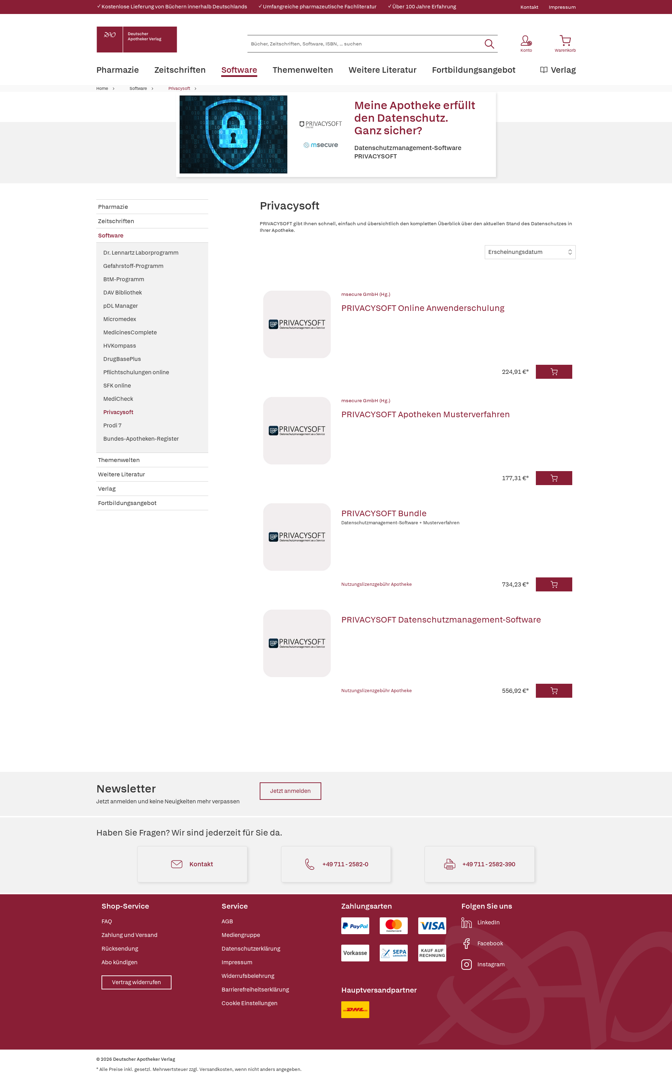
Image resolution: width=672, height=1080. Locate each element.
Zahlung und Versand (130, 935)
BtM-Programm (123, 279)
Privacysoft (179, 88)
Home (102, 88)
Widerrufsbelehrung (248, 976)
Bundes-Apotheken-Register (141, 438)
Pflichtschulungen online (136, 372)
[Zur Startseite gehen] (136, 39)
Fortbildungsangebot (127, 503)
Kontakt (529, 7)
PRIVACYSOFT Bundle (384, 513)
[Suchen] (489, 43)
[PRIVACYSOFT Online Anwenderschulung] (297, 335)
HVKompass (119, 345)
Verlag (106, 488)
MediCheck (118, 399)
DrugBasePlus (122, 359)
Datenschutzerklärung (251, 948)
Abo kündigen (120, 962)
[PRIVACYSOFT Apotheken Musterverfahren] (297, 441)
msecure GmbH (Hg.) (365, 294)
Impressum (562, 7)
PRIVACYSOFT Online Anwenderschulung (422, 308)
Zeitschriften (116, 221)
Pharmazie (113, 207)
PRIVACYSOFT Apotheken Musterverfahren (425, 414)
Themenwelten (119, 460)
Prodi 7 (112, 425)
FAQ (107, 921)
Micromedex (119, 319)
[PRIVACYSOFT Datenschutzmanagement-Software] (297, 654)
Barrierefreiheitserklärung (255, 989)
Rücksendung (120, 948)
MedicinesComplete (130, 332)
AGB (227, 921)
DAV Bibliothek (122, 292)
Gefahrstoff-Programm (133, 266)
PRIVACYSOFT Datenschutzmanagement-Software (441, 619)
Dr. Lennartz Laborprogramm (140, 252)
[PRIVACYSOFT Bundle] (297, 547)
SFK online (117, 385)
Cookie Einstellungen (250, 1003)
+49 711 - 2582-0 (345, 864)
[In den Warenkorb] (554, 372)
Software (138, 88)
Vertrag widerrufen (136, 982)
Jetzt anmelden (290, 791)
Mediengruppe (241, 935)
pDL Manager (120, 306)
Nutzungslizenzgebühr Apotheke (376, 584)
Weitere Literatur (121, 474)
